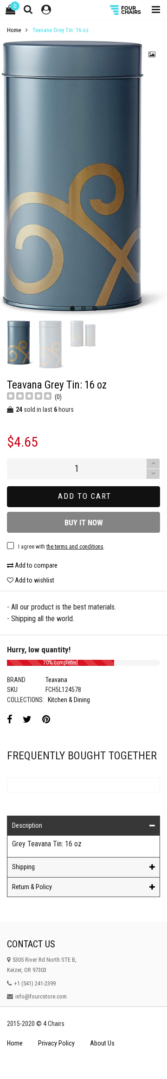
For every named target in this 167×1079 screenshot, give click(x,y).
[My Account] (46, 10)
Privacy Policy (56, 1043)
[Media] (152, 54)
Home (15, 1043)
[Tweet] (27, 719)
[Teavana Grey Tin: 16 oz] (83, 178)
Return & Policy (32, 887)
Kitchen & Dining (69, 700)
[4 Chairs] (126, 10)
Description (27, 825)
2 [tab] (83, 308)
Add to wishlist (33, 580)
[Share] (9, 719)
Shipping (23, 867)
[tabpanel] (83, 178)
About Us (102, 1043)
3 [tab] (94, 308)
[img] (29, 397)
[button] (153, 474)
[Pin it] (46, 719)
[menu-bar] (153, 10)
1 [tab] (72, 308)
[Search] (28, 9)
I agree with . (61, 546)
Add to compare (35, 565)
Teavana (56, 680)
